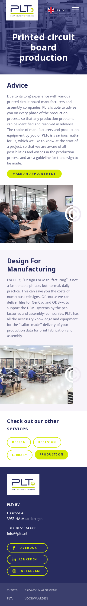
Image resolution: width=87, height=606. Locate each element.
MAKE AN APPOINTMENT (34, 174)
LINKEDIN (27, 559)
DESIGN (19, 442)
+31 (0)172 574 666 (21, 528)
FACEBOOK (27, 548)
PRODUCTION (51, 454)
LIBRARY (19, 455)
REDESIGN (47, 442)
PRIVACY (31, 590)
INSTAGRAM (29, 571)
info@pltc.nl (17, 533)
